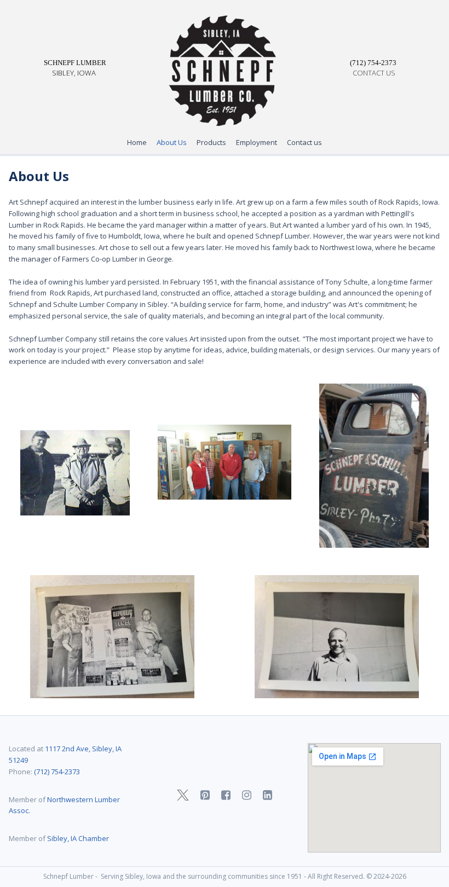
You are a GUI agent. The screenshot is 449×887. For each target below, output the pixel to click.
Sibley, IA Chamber (77, 838)
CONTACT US (374, 73)
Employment (256, 142)
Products (211, 142)
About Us (172, 142)
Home (137, 142)
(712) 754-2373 (57, 771)
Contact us (304, 142)
